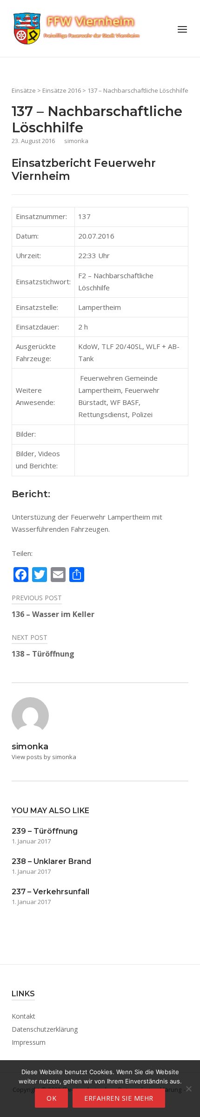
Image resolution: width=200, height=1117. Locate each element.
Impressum (29, 1042)
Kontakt (23, 1016)
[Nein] (188, 1088)
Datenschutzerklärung (45, 1029)
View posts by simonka (44, 757)
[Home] (77, 27)
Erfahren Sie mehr (118, 1098)
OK (51, 1098)
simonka (76, 141)
